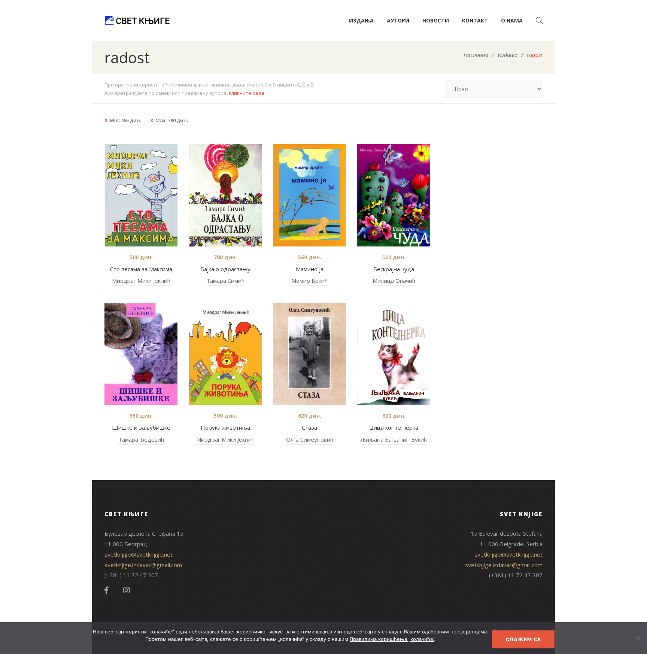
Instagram (126, 590)
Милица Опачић (394, 280)
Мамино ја (310, 269)
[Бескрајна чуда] (393, 195)
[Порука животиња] (225, 354)
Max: (171, 120)
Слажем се (523, 639)
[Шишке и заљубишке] (140, 354)
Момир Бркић (309, 280)
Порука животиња (225, 427)
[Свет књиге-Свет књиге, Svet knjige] (137, 20)
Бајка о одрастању (225, 269)
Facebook (106, 590)
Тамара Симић (225, 280)
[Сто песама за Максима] (140, 195)
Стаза (309, 427)
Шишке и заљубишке (141, 427)
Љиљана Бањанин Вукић (394, 439)
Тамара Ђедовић (141, 439)
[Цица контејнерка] (393, 354)
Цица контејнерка (393, 427)
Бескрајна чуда (393, 269)
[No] (637, 638)
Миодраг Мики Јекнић (141, 280)
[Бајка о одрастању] (225, 195)
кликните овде (246, 93)
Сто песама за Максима (141, 269)
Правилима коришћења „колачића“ (392, 639)
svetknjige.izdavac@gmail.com (143, 565)
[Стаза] (309, 354)
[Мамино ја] (309, 195)
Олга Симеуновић (309, 439)
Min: (125, 120)
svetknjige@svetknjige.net (138, 554)
